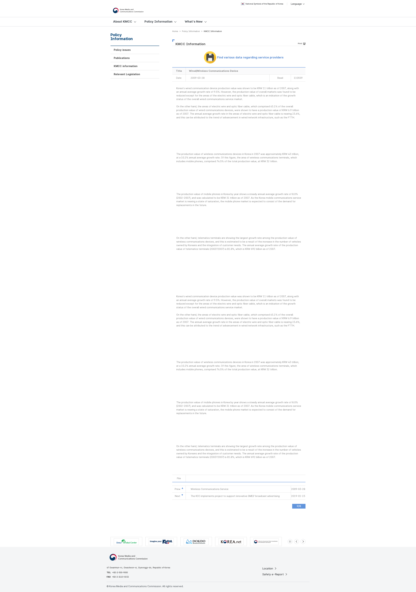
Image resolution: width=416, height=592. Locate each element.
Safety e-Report (273, 574)
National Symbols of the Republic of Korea (264, 4)
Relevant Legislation (127, 74)
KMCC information (125, 66)
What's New (194, 21)
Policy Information (158, 21)
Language (296, 3)
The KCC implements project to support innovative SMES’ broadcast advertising (235, 496)
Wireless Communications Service (209, 489)
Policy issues (122, 49)
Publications (122, 58)
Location (268, 568)
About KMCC (122, 21)
